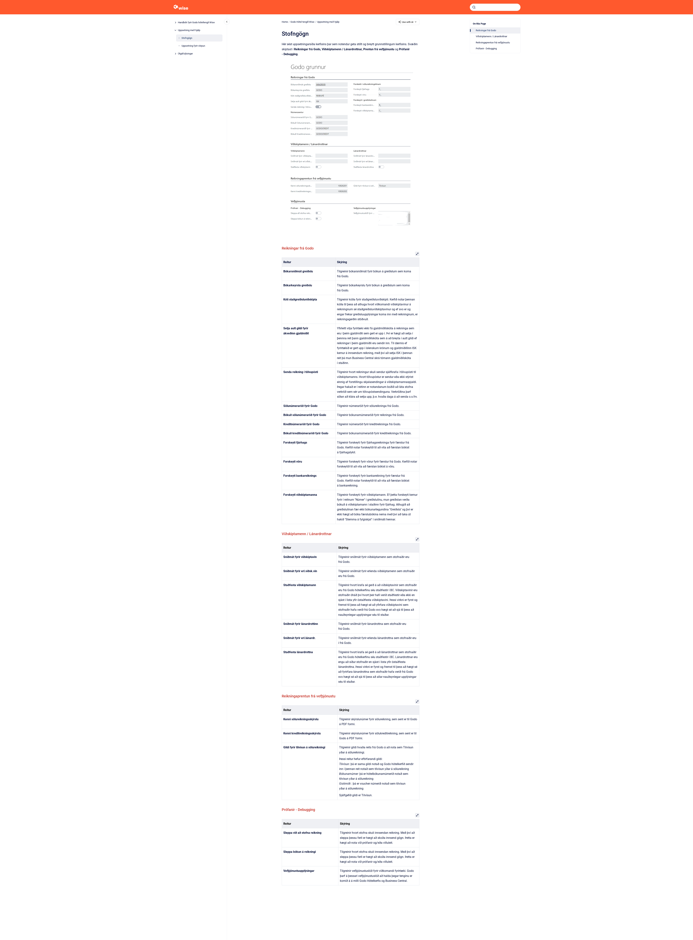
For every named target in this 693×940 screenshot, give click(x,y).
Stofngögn (187, 38)
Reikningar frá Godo (486, 30)
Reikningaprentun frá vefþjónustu (493, 42)
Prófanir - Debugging (486, 48)
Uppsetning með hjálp (189, 30)
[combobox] (495, 7)
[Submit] (474, 7)
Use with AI (407, 22)
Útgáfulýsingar (185, 53)
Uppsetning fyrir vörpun (193, 45)
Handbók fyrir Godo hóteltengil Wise (196, 22)
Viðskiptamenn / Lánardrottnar (491, 36)
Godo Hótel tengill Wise (302, 21)
